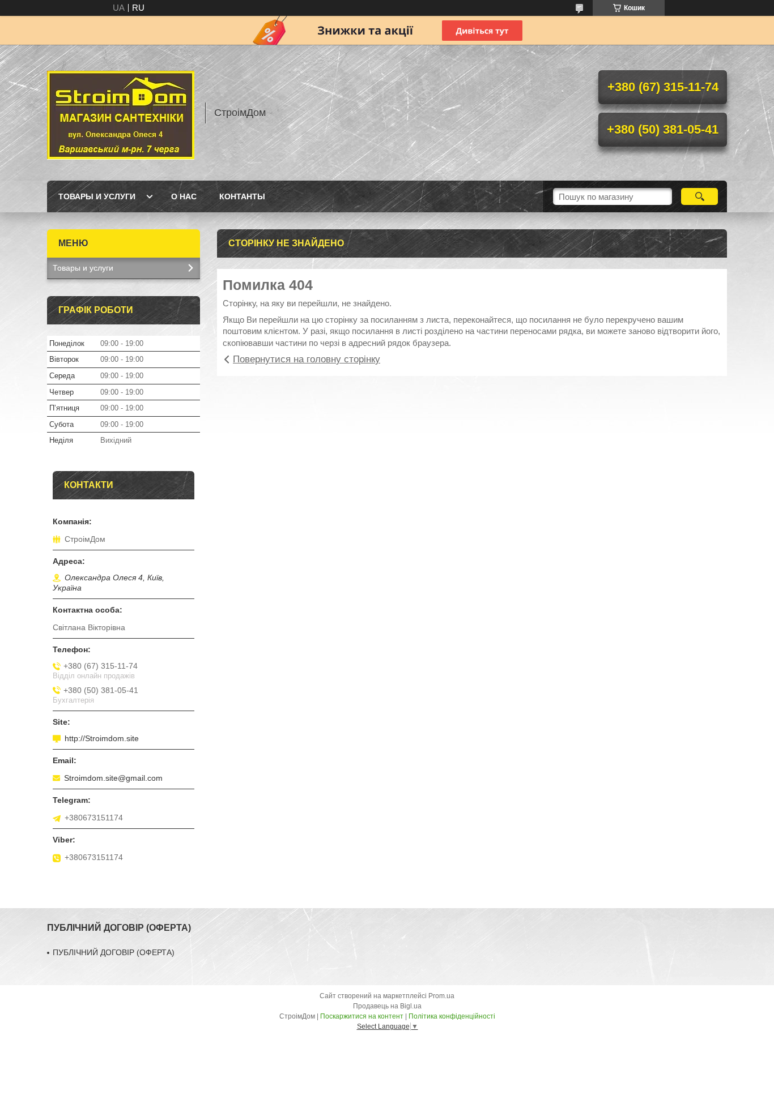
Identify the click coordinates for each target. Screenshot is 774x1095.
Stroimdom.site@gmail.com (113, 777)
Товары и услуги (96, 196)
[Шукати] (699, 196)
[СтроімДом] (120, 112)
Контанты (242, 196)
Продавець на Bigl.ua (387, 1006)
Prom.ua (441, 996)
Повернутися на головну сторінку (306, 359)
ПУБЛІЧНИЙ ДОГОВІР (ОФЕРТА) (114, 952)
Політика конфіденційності (452, 1016)
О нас (184, 196)
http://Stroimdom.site (102, 738)
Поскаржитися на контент (361, 1016)
